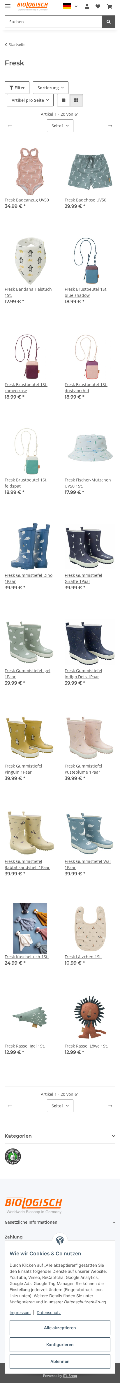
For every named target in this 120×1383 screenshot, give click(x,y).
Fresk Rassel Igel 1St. (25, 1046)
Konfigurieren (60, 1344)
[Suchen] (108, 21)
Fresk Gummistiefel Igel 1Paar (27, 673)
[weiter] (110, 126)
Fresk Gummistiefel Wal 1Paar (88, 864)
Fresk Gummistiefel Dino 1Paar (28, 578)
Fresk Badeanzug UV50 (27, 200)
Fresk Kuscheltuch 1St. (27, 956)
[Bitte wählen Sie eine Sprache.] (70, 6)
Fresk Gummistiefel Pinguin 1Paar (23, 769)
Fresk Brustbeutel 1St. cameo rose (26, 387)
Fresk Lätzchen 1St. (83, 956)
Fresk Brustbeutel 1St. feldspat (26, 483)
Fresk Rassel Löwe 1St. (86, 1046)
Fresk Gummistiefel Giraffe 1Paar (83, 578)
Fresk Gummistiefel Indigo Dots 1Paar (83, 673)
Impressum (20, 1312)
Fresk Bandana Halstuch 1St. (28, 292)
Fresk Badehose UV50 (85, 200)
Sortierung (48, 87)
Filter (19, 87)
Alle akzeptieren (60, 1327)
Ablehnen (60, 1361)
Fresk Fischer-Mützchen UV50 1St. (88, 483)
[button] (87, 6)
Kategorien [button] (18, 1136)
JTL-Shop (70, 1375)
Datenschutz (49, 1312)
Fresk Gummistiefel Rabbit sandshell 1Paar (27, 864)
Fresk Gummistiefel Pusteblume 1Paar (83, 769)
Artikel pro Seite (28, 100)
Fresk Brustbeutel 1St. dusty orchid (86, 387)
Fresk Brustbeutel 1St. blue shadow (86, 292)
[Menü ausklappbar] (7, 3)
